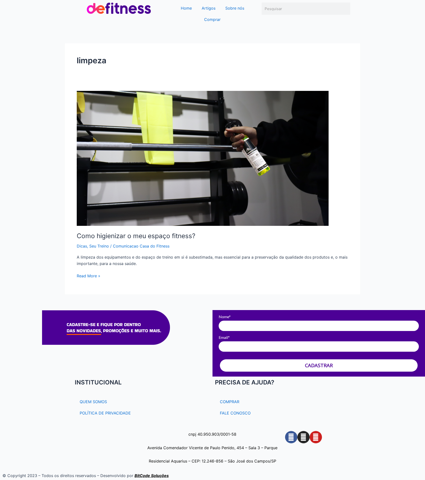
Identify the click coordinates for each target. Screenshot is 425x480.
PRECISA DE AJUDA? (244, 382)
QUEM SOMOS (93, 401)
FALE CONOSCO (235, 413)
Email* (224, 337)
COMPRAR (229, 401)
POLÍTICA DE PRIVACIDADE (105, 413)
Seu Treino (99, 246)
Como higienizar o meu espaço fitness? (136, 236)
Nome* (225, 316)
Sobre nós (234, 8)
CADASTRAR (319, 365)
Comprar (212, 19)
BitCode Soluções (152, 475)
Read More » (88, 275)
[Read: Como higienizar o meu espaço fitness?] (203, 157)
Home (186, 8)
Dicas (82, 246)
